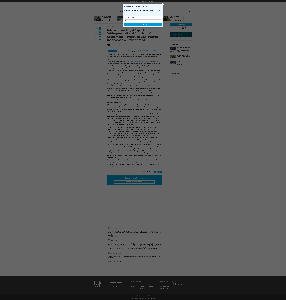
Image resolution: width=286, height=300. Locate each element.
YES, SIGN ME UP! (143, 24)
